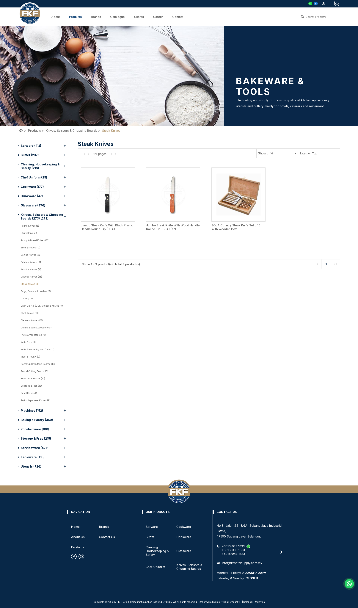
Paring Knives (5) (30, 225)
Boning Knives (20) (31, 254)
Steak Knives (111, 130)
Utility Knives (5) (29, 233)
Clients (139, 17)
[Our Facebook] (74, 556)
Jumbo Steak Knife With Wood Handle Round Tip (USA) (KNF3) (173, 227)
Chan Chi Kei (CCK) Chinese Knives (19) (42, 305)
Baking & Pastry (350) (37, 420)
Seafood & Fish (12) (31, 385)
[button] (280, 552)
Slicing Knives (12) (30, 247)
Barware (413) (31, 146)
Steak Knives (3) (30, 284)
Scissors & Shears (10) (33, 378)
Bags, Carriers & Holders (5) (36, 291)
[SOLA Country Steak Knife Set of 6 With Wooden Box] (238, 194)
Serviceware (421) (34, 448)
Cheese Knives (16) (31, 276)
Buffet (150, 537)
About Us (78, 537)
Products (75, 17)
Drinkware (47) (32, 196)
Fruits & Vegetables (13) (33, 334)
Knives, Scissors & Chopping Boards (73, 130)
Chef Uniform (155, 567)
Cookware (183, 527)
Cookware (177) (32, 187)
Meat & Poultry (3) (30, 356)
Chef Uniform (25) (34, 177)
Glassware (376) (33, 205)
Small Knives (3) (29, 393)
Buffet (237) (30, 155)
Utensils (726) (31, 466)
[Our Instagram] (81, 556)
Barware (152, 527)
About (55, 17)
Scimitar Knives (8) (31, 269)
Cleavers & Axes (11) (32, 320)
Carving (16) (27, 298)
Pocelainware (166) (35, 429)
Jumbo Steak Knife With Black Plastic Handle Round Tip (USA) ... (107, 227)
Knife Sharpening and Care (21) (37, 349)
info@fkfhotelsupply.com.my (242, 563)
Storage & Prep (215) (36, 438)
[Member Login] (323, 3)
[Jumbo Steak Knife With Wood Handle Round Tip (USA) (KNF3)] (173, 194)
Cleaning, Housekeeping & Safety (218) (40, 166)
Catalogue (117, 17)
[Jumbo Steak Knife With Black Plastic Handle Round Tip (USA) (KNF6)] (108, 194)
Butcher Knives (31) (31, 262)
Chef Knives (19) (30, 313)
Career (158, 17)
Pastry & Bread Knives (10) (35, 240)
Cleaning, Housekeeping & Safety (157, 551)
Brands (96, 17)
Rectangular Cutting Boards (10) (38, 364)
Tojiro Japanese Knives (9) (35, 400)
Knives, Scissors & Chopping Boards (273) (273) (42, 216)
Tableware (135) (33, 457)
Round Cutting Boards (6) (34, 371)
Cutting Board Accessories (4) (37, 327)
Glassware (183, 551)
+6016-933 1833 (233, 546)
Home (75, 527)
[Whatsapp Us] (349, 583)
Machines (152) (32, 410)
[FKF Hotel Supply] (316, 3)
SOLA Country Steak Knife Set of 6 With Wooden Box (235, 227)
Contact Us (107, 537)
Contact (177, 17)
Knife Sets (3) (28, 342)
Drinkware (183, 537)
